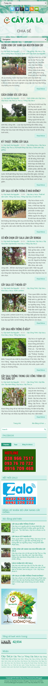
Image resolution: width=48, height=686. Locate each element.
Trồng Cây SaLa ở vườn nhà (31, 197)
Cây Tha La (13, 101)
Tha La (20, 101)
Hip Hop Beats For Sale (36, 682)
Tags (15, 444)
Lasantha (40, 681)
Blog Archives (27, 444)
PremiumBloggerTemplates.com (15, 682)
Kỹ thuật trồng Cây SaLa (23, 147)
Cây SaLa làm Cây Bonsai (12, 663)
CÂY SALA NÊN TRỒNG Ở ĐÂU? (15, 329)
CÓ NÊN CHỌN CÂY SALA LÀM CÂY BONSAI (21, 237)
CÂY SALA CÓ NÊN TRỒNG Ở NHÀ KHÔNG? (21, 190)
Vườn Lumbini (19, 291)
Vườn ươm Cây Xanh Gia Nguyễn (33, 54)
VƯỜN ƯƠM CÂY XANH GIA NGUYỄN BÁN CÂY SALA (22, 46)
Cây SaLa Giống (34, 659)
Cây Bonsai (31, 241)
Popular (6, 444)
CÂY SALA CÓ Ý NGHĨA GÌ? (13, 284)
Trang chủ (17, 423)
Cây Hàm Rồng (10, 384)
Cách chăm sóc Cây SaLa (36, 98)
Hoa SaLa (21, 244)
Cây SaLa (38, 51)
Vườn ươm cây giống (33, 667)
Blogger (39, 678)
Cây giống (30, 51)
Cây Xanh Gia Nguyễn (11, 51)
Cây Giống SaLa (32, 145)
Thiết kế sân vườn (19, 665)
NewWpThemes (17, 681)
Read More (41, 89)
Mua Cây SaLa (15, 54)
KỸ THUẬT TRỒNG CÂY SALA (14, 141)
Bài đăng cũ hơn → (39, 423)
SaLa (36, 194)
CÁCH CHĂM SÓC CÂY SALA (14, 94)
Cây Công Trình (32, 288)
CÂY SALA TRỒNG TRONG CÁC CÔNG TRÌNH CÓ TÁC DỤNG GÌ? (23, 377)
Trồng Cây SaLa (29, 101)
